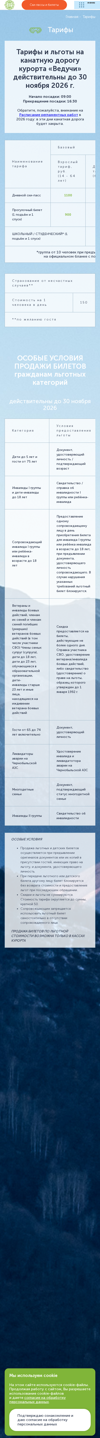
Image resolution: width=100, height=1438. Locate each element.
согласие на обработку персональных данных (37, 1399)
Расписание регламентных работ (48, 114)
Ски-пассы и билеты (44, 5)
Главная (72, 16)
